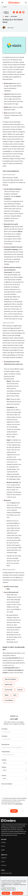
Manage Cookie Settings (8, 889)
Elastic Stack (8, 689)
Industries (3, 842)
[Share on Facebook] (20, 12)
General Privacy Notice (6, 873)
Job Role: (3, 760)
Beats (15, 695)
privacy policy (18, 803)
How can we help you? (6, 783)
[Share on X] (17, 12)
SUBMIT (14, 811)
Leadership (3, 857)
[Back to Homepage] (14, 2)
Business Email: (5, 744)
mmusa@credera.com (11, 668)
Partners (3, 846)
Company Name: (5, 751)
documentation (13, 658)
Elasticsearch (9, 700)
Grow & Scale (8, 684)
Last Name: (4, 736)
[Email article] (23, 12)
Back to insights (6, 12)
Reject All (6, 893)
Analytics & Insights (10, 679)
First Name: (4, 729)
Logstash (20, 689)
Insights (3, 850)
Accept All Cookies (17, 893)
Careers (3, 861)
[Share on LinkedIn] (14, 12)
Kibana (6, 695)
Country (3, 775)
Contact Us (3, 865)
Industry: (3, 767)
